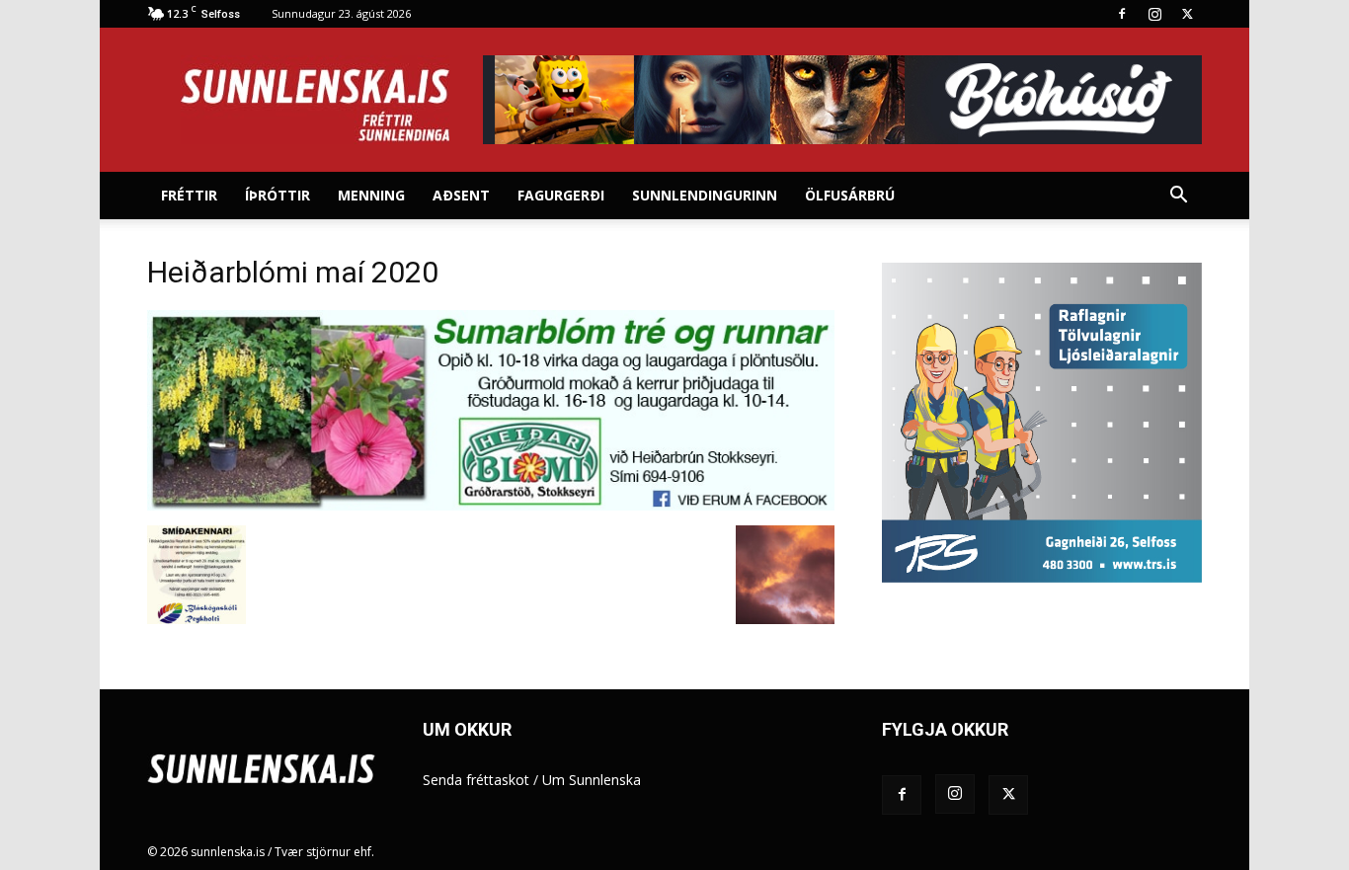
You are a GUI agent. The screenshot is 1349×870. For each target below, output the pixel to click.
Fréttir (189, 195)
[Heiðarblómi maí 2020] (490, 505)
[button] (1178, 197)
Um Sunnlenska (591, 779)
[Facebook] (1122, 14)
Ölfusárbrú (850, 195)
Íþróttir (277, 195)
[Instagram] (1154, 14)
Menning (371, 195)
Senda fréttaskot (476, 779)
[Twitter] (1187, 14)
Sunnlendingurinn (704, 195)
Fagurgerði (560, 195)
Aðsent (461, 195)
